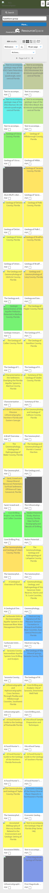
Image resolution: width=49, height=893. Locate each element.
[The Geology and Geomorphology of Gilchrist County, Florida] (13, 283)
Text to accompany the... (36, 849)
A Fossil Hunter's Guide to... (16, 746)
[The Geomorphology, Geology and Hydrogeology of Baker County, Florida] (13, 455)
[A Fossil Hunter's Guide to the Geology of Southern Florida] (33, 766)
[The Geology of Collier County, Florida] (13, 352)
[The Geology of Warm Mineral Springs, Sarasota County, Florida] (33, 662)
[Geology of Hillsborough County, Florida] (33, 145)
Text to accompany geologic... (17, 91)
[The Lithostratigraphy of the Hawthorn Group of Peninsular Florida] (33, 490)
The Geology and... (12, 298)
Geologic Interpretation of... (16, 332)
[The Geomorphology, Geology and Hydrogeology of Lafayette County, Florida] (33, 559)
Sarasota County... (12, 677)
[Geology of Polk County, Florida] (33, 214)
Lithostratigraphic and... (15, 711)
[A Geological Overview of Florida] (13, 593)
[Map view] (38, 41)
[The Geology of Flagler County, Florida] (33, 318)
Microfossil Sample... (34, 746)
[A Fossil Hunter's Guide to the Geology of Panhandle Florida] (13, 731)
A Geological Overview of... (16, 608)
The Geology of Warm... (35, 677)
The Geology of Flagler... (35, 332)
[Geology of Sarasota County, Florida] (33, 180)
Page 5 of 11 (24, 58)
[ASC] (22, 47)
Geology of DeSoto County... (17, 229)
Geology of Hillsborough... (36, 160)
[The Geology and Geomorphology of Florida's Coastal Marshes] (33, 455)
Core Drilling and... (33, 711)
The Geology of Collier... (14, 367)
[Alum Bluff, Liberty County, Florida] (13, 180)
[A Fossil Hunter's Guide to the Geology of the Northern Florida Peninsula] (13, 766)
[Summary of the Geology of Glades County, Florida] (33, 386)
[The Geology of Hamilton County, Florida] (33, 352)
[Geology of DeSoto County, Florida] (13, 214)
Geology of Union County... (16, 263)
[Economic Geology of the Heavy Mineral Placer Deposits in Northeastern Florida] (33, 800)
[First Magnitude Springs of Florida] (33, 869)
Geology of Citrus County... (16, 160)
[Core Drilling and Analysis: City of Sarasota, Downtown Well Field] (33, 697)
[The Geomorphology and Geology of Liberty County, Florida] (13, 559)
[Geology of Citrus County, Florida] (13, 145)
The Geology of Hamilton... (37, 367)
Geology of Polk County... (36, 229)
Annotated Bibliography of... (17, 849)
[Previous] (17, 58)
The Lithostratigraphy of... (36, 505)
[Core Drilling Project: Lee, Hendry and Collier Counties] (13, 524)
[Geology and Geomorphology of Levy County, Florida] (33, 283)
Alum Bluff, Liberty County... (17, 195)
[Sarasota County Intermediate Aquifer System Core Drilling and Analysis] (13, 662)
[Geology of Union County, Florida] (13, 249)
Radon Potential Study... (35, 539)
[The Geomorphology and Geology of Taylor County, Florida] (13, 800)
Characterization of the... (15, 401)
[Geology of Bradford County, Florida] (33, 249)
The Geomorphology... (14, 470)
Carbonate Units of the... (15, 642)
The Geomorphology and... (36, 436)
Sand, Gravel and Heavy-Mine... (18, 505)
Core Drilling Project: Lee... (16, 539)
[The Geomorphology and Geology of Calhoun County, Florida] (33, 421)
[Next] (32, 58)
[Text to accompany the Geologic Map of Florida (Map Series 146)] (33, 834)
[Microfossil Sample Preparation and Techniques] (33, 731)
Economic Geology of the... (37, 815)
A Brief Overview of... (13, 436)
